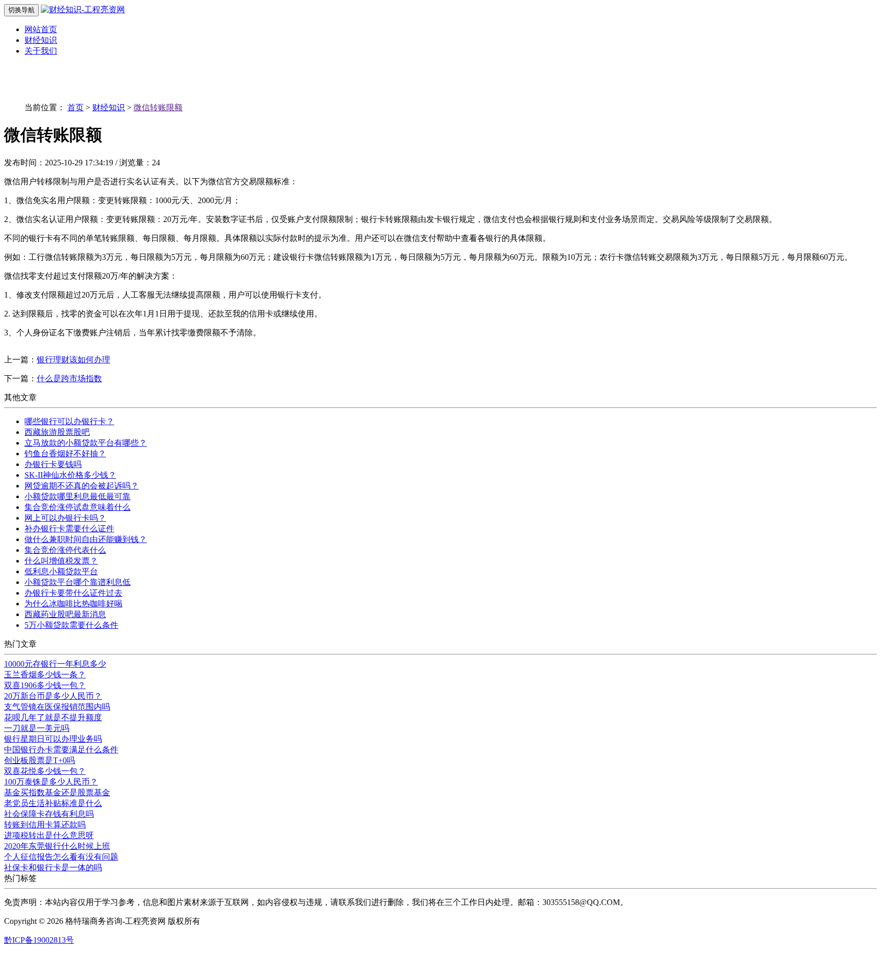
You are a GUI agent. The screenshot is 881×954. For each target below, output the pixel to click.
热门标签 (20, 878)
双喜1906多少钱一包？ (45, 685)
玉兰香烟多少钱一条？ (45, 674)
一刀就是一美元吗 (36, 728)
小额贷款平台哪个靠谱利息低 (77, 582)
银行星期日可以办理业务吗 (53, 739)
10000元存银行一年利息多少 (55, 663)
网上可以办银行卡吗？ (65, 517)
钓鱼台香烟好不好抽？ (65, 453)
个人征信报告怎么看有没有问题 (61, 856)
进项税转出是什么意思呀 (49, 835)
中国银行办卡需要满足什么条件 (61, 749)
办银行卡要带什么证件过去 (73, 593)
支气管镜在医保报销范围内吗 (57, 706)
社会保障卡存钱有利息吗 (49, 814)
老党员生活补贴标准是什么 (53, 803)
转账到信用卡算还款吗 (45, 824)
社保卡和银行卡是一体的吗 (53, 867)
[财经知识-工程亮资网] (83, 9)
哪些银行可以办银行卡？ (69, 421)
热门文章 (20, 644)
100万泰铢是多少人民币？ (51, 781)
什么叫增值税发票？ (61, 560)
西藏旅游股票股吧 (57, 432)
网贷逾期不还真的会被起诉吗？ (81, 485)
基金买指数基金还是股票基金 (57, 792)
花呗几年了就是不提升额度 (53, 717)
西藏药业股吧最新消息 (65, 614)
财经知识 (40, 40)
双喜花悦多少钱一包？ (45, 771)
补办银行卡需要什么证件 (69, 528)
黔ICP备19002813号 (39, 940)
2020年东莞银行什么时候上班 (57, 846)
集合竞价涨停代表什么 (65, 550)
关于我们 (40, 50)
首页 (75, 107)
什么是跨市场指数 (69, 378)
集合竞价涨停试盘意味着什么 (77, 507)
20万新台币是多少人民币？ (53, 696)
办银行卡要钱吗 (53, 464)
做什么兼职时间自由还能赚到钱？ (85, 539)
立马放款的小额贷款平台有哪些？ (85, 442)
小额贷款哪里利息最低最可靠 (77, 496)
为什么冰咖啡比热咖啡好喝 (73, 603)
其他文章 (20, 397)
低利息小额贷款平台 (61, 571)
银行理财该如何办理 (73, 359)
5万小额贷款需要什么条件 (71, 625)
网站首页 (40, 29)
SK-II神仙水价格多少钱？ (70, 475)
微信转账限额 (158, 107)
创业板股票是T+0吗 (39, 760)
